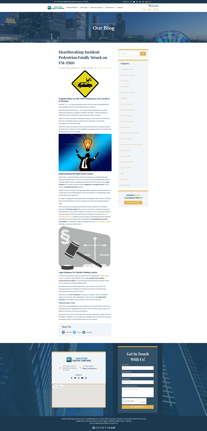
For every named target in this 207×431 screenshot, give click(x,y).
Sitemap (128, 421)
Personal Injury (125, 127)
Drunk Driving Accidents (128, 110)
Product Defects (125, 150)
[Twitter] (75, 378)
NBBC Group (120, 421)
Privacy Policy (104, 419)
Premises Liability (126, 139)
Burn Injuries (124, 81)
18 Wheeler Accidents (127, 69)
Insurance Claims (126, 115)
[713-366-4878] (81, 367)
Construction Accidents (127, 92)
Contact (120, 7)
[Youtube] (134, 1)
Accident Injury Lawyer (104, 68)
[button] (67, 332)
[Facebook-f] (131, 1)
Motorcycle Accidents (127, 121)
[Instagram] (137, 1)
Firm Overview (71, 7)
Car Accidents (124, 87)
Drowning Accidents (126, 104)
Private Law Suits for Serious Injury (131, 144)
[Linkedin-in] (140, 1)
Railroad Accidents (126, 162)
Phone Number (126, 372)
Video (122, 173)
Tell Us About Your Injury (129, 386)
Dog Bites (123, 98)
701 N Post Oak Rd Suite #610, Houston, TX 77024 (70, 368)
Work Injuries (124, 179)
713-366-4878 (150, 9)
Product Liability (125, 156)
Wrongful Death (125, 185)
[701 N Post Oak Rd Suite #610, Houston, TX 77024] (60, 368)
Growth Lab (114, 423)
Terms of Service (98, 421)
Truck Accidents (125, 168)
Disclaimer (113, 419)
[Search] (143, 54)
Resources (110, 7)
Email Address (126, 379)
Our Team (83, 7)
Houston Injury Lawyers (102, 221)
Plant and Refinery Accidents (129, 133)
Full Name (125, 365)
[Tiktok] (143, 1)
